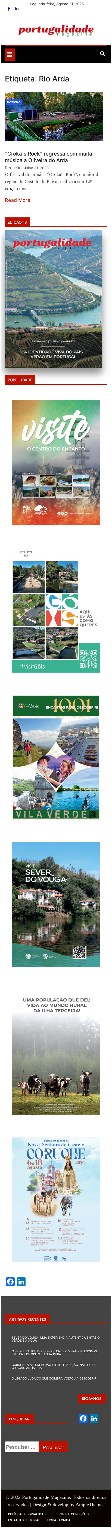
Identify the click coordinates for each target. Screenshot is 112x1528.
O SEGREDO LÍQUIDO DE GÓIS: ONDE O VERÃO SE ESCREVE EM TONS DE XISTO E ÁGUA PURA (55, 1352)
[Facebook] (9, 8)
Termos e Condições (72, 1514)
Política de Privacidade (28, 1514)
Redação (13, 167)
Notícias (14, 102)
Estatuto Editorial (24, 1520)
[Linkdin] (16, 8)
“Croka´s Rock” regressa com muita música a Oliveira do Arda (48, 157)
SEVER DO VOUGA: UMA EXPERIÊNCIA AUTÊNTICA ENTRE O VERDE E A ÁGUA (55, 1339)
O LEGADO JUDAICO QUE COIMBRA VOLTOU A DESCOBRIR (54, 1378)
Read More (17, 200)
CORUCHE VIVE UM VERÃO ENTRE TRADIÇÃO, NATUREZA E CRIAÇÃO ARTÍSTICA (55, 1366)
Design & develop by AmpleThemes (68, 1504)
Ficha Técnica (58, 1520)
